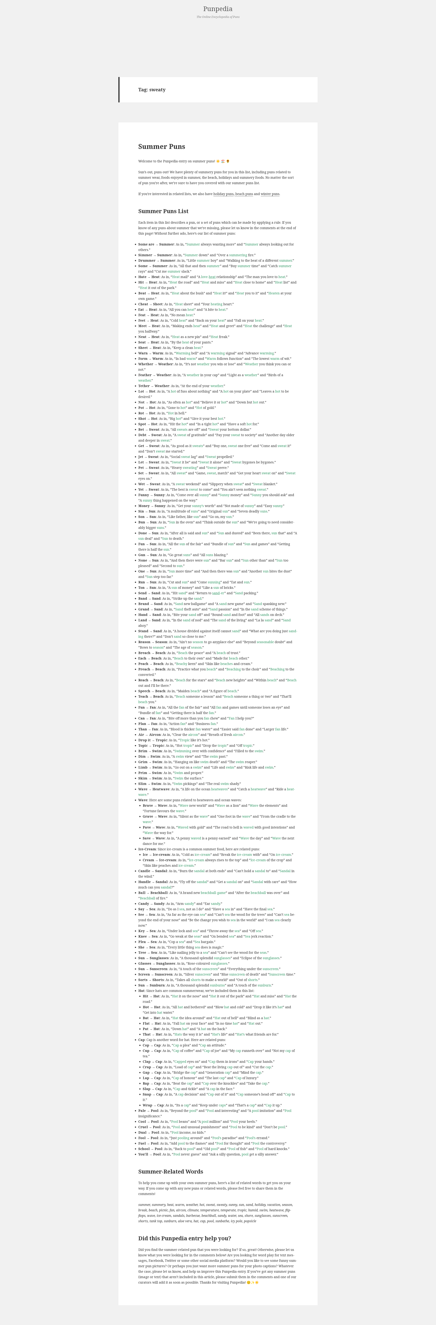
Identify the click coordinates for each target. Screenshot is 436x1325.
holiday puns (223, 194)
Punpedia (218, 8)
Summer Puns (161, 146)
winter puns (270, 194)
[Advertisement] (218, 48)
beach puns (244, 194)
